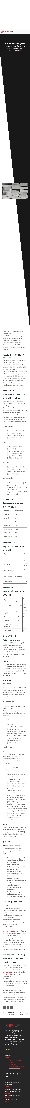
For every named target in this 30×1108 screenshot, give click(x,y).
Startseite (8, 48)
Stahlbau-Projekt (13, 1064)
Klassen (20, 48)
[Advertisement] (15, 15)
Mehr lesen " (8, 1093)
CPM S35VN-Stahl (8, 931)
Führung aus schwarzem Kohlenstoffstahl (14, 1095)
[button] (4, 1007)
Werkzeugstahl (15, 48)
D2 (13, 970)
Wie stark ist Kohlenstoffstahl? (11, 1099)
